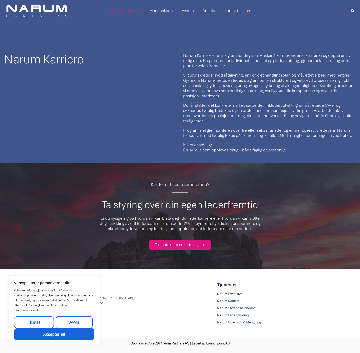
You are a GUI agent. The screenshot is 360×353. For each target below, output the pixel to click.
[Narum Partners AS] (36, 11)
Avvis (74, 322)
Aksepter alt (54, 334)
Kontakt (231, 10)
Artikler (209, 10)
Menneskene (161, 10)
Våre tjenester (123, 10)
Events (187, 10)
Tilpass (34, 322)
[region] (54, 310)
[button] (138, 10)
